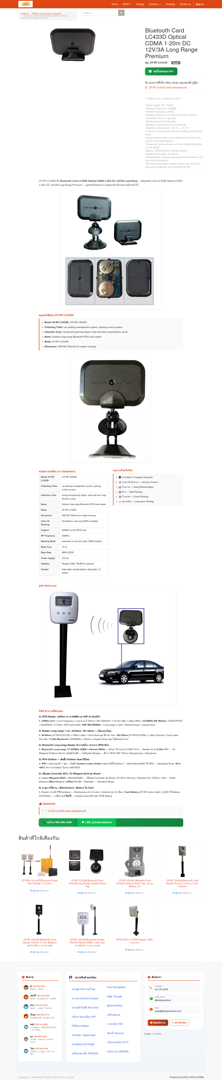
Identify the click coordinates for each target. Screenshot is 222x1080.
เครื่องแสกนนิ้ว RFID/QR (85, 1053)
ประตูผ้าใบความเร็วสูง (83, 989)
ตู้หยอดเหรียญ (114, 1005)
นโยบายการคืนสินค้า (118, 1051)
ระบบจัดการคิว (115, 1023)
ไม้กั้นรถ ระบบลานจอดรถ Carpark (46, 13)
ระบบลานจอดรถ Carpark (85, 998)
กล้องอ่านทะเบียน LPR (84, 1016)
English (147, 1033)
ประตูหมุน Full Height (83, 1044)
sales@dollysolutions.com (168, 1011)
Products (25, 13)
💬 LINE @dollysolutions (96, 822)
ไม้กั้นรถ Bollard (80, 1025)
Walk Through (114, 996)
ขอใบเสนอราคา (163, 71)
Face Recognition (116, 987)
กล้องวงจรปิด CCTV (118, 1042)
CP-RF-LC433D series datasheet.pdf (67, 810)
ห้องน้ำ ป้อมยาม (115, 1033)
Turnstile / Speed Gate (83, 1035)
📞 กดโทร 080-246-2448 (57, 822)
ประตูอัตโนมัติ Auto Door (85, 1007)
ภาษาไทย (157, 1033)
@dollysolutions (163, 1000)
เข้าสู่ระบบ (34, 890)
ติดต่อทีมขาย (159, 1022)
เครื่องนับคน (113, 1014)
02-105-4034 (161, 989)
